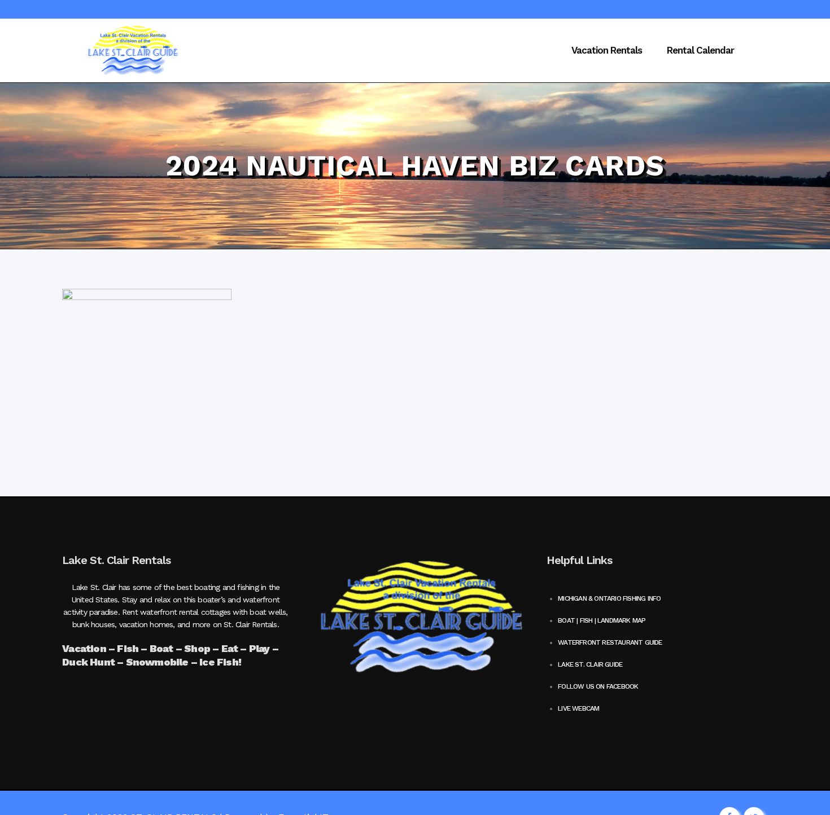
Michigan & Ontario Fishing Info (609, 598)
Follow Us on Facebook (598, 686)
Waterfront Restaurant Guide (610, 642)
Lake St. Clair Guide (590, 664)
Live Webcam (578, 708)
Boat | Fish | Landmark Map (601, 620)
